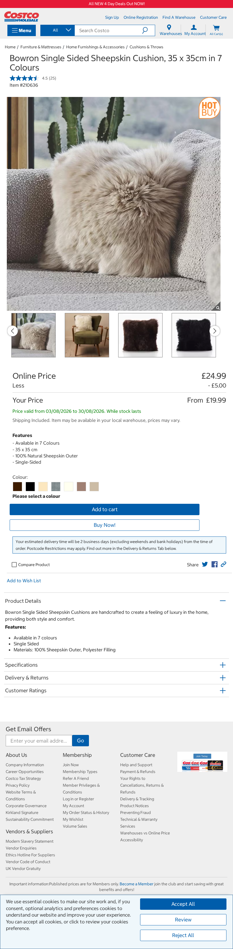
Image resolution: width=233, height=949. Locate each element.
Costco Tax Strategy (23, 778)
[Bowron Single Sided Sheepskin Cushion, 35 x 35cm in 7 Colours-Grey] (56, 487)
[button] (148, 30)
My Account (73, 805)
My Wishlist (73, 819)
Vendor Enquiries (21, 848)
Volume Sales (75, 826)
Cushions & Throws (146, 46)
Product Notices (134, 805)
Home (10, 46)
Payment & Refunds (137, 771)
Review (183, 919)
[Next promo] (214, 331)
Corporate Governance (26, 805)
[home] (21, 16)
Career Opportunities (25, 771)
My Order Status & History (86, 812)
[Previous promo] (12, 331)
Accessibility (131, 839)
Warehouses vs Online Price (145, 833)
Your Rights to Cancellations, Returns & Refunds (142, 785)
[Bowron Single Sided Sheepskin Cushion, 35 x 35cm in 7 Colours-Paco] (81, 487)
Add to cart (105, 509)
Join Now (71, 764)
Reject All (183, 935)
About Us (16, 755)
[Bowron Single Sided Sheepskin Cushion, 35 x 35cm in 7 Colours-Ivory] (69, 487)
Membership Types (80, 771)
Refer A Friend (76, 778)
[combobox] (57, 30)
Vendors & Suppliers (29, 831)
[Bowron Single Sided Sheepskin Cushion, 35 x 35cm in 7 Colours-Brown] (17, 487)
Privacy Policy (18, 785)
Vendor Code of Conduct (28, 861)
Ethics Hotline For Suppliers (30, 854)
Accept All (183, 904)
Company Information (25, 764)
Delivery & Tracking (137, 798)
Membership (77, 755)
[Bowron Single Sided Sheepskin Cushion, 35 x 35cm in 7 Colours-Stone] (94, 487)
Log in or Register (78, 798)
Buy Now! (104, 525)
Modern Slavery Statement (29, 841)
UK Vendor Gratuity (23, 868)
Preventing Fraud (135, 812)
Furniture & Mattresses (40, 46)
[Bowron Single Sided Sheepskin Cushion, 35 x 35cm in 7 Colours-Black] (30, 487)
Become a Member (136, 883)
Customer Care (137, 755)
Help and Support (136, 764)
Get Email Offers (28, 729)
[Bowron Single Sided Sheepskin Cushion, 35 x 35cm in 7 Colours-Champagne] (43, 487)
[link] (204, 564)
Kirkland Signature (22, 812)
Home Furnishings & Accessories (95, 46)
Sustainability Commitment (30, 819)
